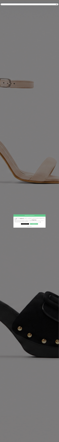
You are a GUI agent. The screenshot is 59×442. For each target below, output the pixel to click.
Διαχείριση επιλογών (29, 226)
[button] (57, 4)
